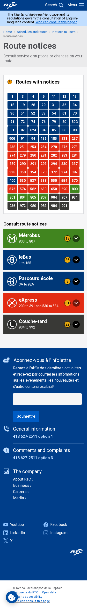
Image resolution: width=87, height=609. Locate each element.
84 (44, 130)
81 (13, 130)
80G (75, 122)
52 (34, 113)
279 (24, 155)
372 (55, 172)
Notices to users (63, 32)
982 (44, 206)
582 (34, 189)
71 (13, 122)
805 (34, 197)
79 (55, 122)
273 (76, 147)
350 (24, 172)
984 (55, 206)
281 (44, 155)
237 (76, 138)
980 (34, 206)
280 (34, 155)
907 (65, 197)
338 (13, 172)
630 (44, 189)
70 (76, 113)
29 (44, 105)
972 (24, 206)
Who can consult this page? (56, 22)
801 (13, 197)
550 (55, 180)
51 (24, 113)
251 (24, 147)
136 (44, 138)
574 (24, 189)
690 (65, 189)
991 (65, 206)
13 (76, 96)
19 (24, 105)
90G (13, 138)
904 (55, 197)
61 (65, 113)
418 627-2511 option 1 (33, 436)
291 (34, 164)
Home (7, 32)
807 (44, 197)
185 (55, 138)
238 (13, 147)
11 (55, 96)
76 (44, 122)
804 (24, 197)
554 (65, 180)
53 (44, 113)
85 (55, 130)
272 (65, 147)
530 (24, 180)
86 (65, 130)
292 (44, 164)
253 (34, 147)
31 (55, 105)
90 (76, 130)
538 (44, 180)
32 (65, 105)
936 (13, 206)
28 (34, 105)
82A (34, 130)
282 (55, 155)
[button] (43, 238)
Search (51, 5)
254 (44, 147)
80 (65, 122)
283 (65, 155)
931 (76, 197)
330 (65, 164)
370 (44, 172)
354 (34, 172)
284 (76, 155)
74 (34, 122)
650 (55, 189)
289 (13, 164)
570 (76, 180)
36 (13, 113)
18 (13, 105)
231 (65, 138)
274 (13, 155)
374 (65, 172)
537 (34, 180)
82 (24, 130)
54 (55, 113)
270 (55, 147)
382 (76, 172)
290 (24, 164)
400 (13, 180)
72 (24, 122)
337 (76, 164)
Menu (72, 5)
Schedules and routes (32, 32)
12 (65, 96)
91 (24, 138)
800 (76, 189)
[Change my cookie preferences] (12, 597)
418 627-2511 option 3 (33, 458)
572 (13, 189)
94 (34, 138)
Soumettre (26, 416)
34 (76, 105)
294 (55, 164)
